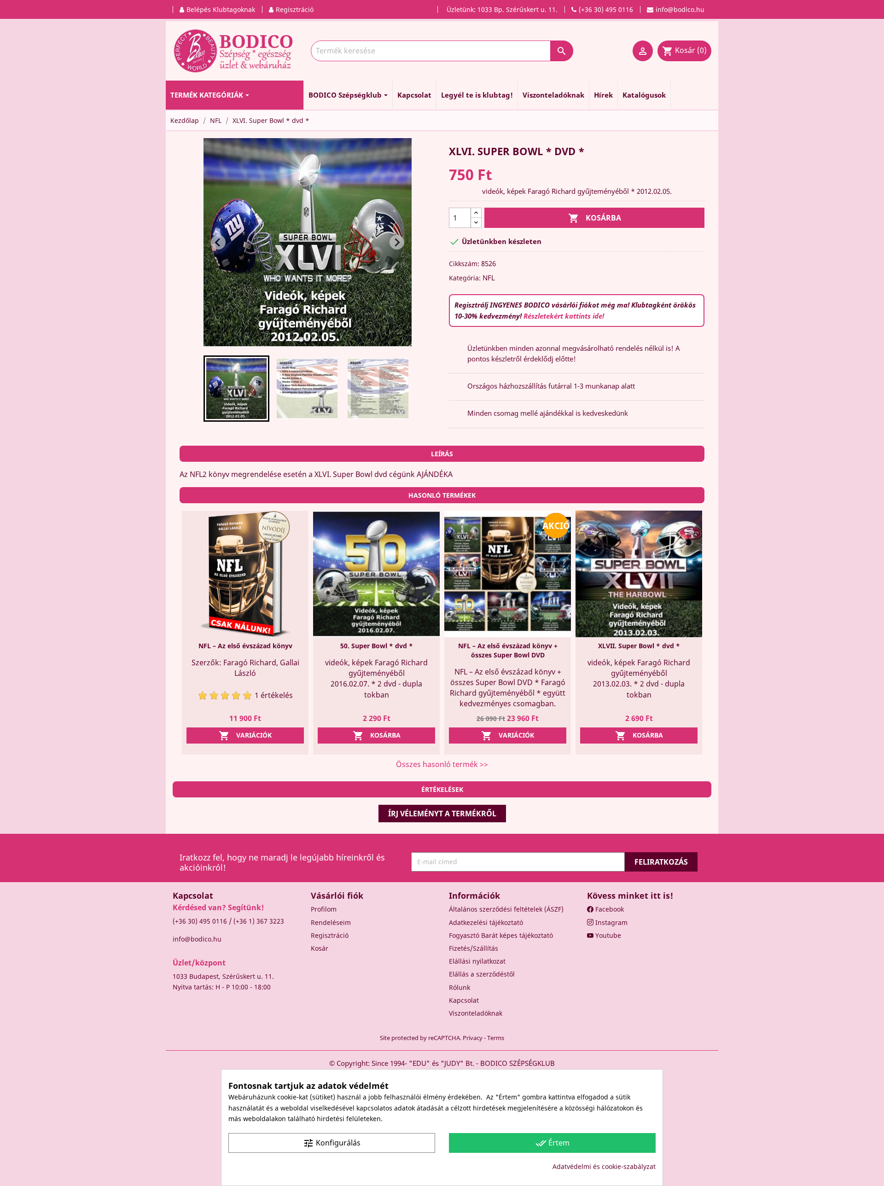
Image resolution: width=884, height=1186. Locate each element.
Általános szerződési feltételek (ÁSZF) (506, 909)
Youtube (607, 935)
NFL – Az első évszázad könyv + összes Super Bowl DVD (508, 650)
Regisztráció (330, 935)
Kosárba (594, 218)
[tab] (300, 339)
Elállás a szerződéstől (482, 974)
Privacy (473, 1038)
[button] (237, 388)
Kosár (319, 948)
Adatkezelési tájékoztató (486, 922)
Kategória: (465, 277)
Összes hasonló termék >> (442, 764)
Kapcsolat (464, 1000)
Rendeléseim (331, 922)
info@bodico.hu (197, 939)
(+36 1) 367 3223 (258, 921)
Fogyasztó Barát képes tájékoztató (501, 935)
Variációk (245, 735)
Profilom (324, 909)
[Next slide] (397, 242)
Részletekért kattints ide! (563, 315)
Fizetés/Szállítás (473, 948)
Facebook (608, 909)
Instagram (610, 922)
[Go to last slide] (218, 242)
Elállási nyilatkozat (477, 961)
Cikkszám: (464, 263)
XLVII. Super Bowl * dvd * (639, 645)
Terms (495, 1038)
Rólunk (459, 987)
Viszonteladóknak (475, 1013)
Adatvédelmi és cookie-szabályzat (604, 1166)
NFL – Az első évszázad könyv (245, 645)
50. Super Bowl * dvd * (376, 645)
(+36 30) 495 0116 (200, 921)
